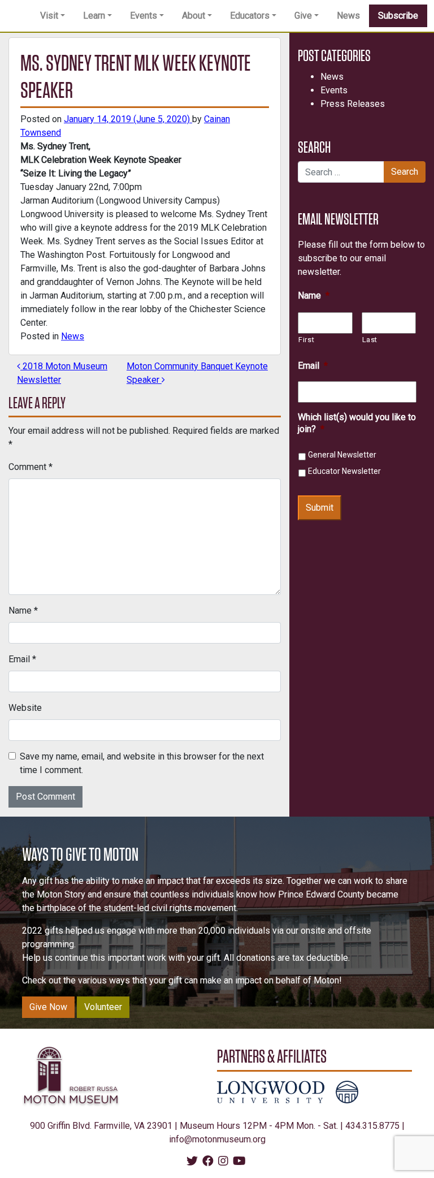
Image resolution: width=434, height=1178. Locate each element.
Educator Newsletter (344, 471)
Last (370, 339)
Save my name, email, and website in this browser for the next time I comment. (142, 763)
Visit (49, 15)
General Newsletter (342, 454)
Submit (319, 507)
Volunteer (103, 1007)
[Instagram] (223, 1162)
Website (25, 707)
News (348, 15)
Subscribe (398, 15)
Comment (30, 466)
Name (23, 610)
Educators (250, 15)
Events (143, 15)
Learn (94, 15)
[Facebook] (208, 1162)
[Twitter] (192, 1162)
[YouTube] (239, 1162)
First (306, 339)
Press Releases (352, 103)
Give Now (48, 1007)
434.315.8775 (372, 1125)
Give (303, 15)
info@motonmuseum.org (217, 1139)
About (193, 15)
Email (22, 659)
